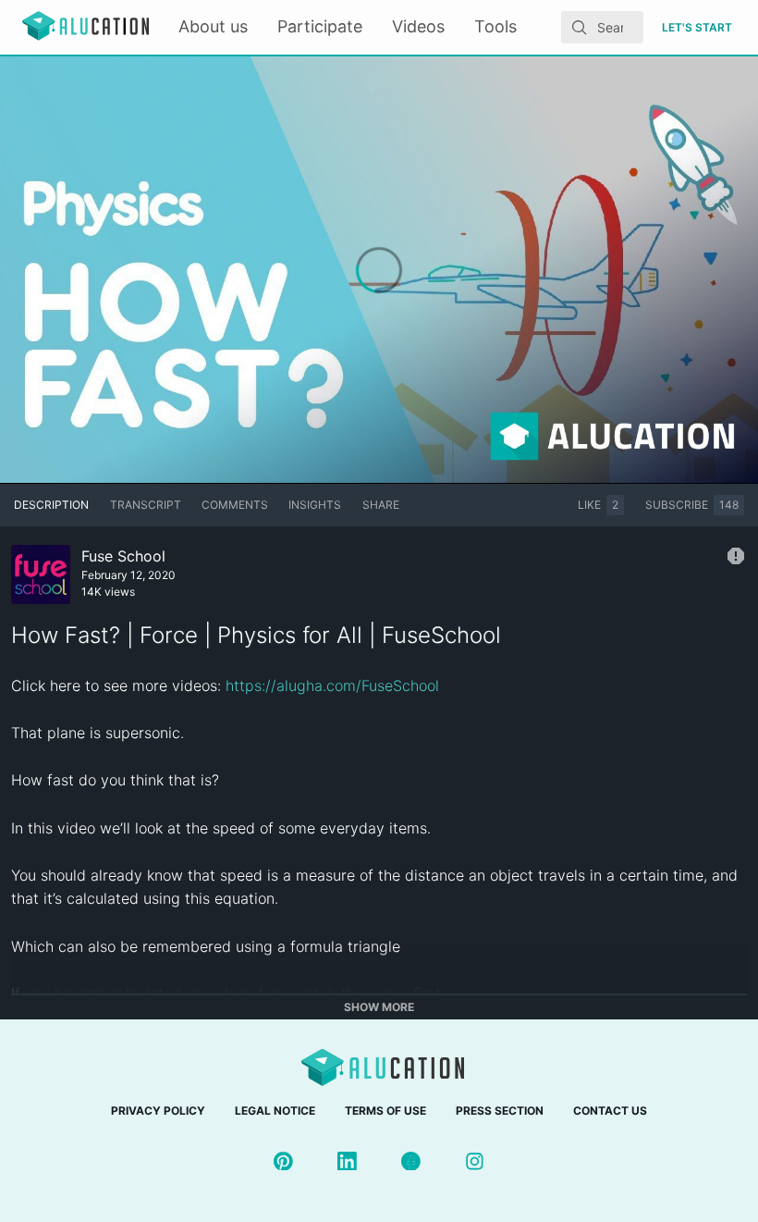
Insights (314, 505)
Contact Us (610, 1110)
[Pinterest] (283, 1161)
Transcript (145, 505)
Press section (500, 1110)
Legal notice (275, 1110)
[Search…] (579, 28)
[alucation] (85, 27)
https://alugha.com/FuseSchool (332, 685)
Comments (235, 505)
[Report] (736, 556)
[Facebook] (411, 1161)
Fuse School (123, 556)
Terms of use (385, 1110)
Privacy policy (158, 1110)
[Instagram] (475, 1161)
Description (51, 505)
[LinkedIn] (347, 1161)
